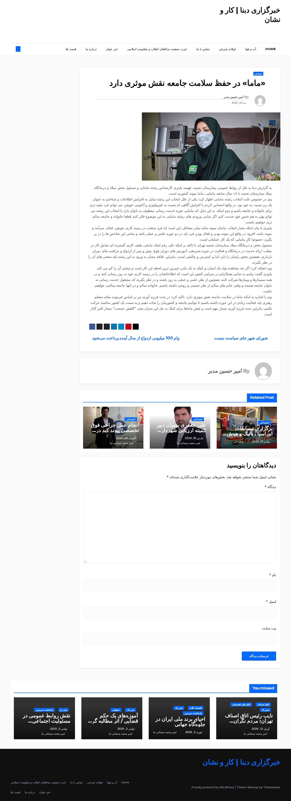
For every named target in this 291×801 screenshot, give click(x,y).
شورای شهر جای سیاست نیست (241, 337)
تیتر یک (265, 709)
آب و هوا (250, 49)
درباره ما (91, 49)
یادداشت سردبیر (193, 713)
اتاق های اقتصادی (241, 704)
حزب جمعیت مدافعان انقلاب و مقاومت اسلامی (157, 49)
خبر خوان (112, 49)
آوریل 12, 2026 (260, 728)
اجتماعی (258, 73)
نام (272, 575)
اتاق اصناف (263, 704)
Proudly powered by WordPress (213, 787)
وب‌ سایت (269, 628)
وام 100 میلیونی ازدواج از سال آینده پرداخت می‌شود (135, 337)
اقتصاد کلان (196, 707)
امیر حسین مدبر (234, 97)
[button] (21, 49)
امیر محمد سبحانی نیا (188, 443)
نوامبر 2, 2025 (58, 728)
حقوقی (116, 709)
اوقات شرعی (227, 49)
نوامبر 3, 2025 (126, 728)
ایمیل (271, 601)
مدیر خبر (238, 441)
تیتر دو (63, 709)
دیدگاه (270, 487)
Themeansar (271, 787)
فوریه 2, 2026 (193, 732)
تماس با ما (203, 49)
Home (270, 49)
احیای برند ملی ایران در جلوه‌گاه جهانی (180, 721)
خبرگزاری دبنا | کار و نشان (242, 762)
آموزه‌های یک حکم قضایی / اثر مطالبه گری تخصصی (113, 720)
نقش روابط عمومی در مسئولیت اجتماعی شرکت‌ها (47, 720)
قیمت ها (71, 49)
